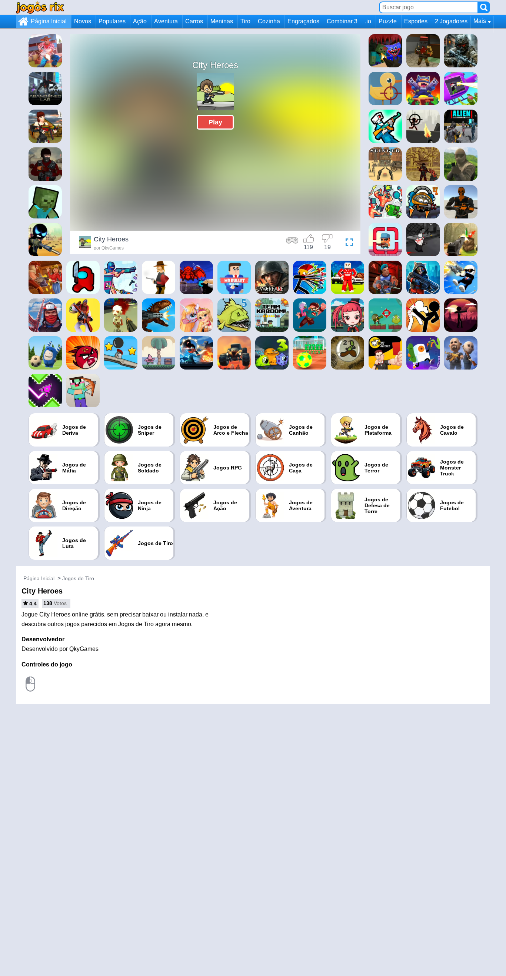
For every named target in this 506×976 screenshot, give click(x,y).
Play (215, 122)
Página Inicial (49, 21)
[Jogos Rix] (40, 7)
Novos (82, 21)
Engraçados (303, 21)
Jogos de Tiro (78, 578)
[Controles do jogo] (292, 243)
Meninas (221, 21)
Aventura (166, 21)
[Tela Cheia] (347, 243)
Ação (140, 21)
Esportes (415, 21)
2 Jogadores (451, 21)
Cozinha (269, 21)
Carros (194, 21)
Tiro (245, 21)
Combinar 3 (342, 21)
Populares (112, 21)
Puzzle (388, 21)
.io (368, 21)
